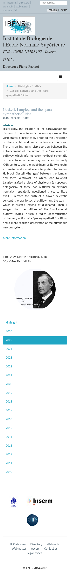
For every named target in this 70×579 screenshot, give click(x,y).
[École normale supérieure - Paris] (15, 505)
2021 (9, 375)
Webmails (8, 6)
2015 (9, 428)
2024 (9, 349)
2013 (9, 445)
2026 (9, 331)
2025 (9, 340)
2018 (9, 401)
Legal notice (34, 553)
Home (9, 86)
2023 (9, 357)
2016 (9, 419)
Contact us (50, 548)
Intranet (7, 10)
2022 (9, 366)
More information (14, 238)
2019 (9, 393)
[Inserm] (40, 505)
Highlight (11, 322)
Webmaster (22, 6)
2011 (9, 463)
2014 (9, 437)
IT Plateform (10, 2)
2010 (9, 472)
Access (35, 548)
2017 (9, 410)
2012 (9, 454)
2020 (9, 384)
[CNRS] (33, 523)
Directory (24, 2)
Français (52, 10)
